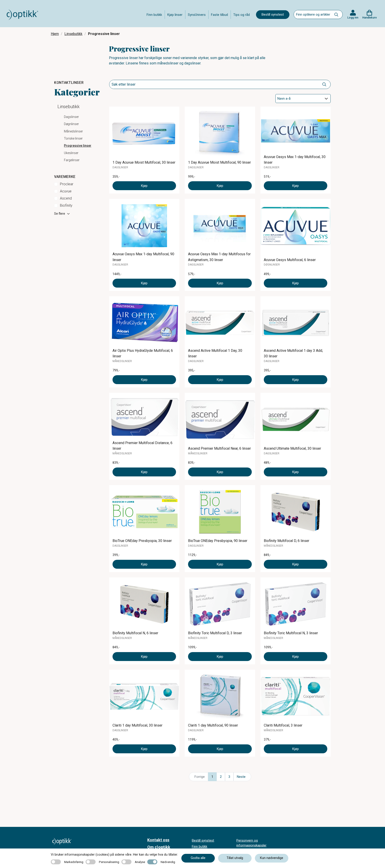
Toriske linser (73, 138)
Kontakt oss (158, 840)
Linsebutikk (73, 34)
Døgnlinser (71, 124)
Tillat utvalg (235, 858)
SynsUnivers (197, 15)
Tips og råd (241, 15)
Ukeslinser (71, 153)
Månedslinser (73, 131)
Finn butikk (154, 15)
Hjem (55, 34)
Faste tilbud (219, 15)
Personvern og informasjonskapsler (251, 843)
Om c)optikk (158, 847)
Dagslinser (71, 117)
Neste (241, 777)
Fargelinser (72, 160)
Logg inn (352, 17)
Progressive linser (77, 145)
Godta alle (198, 858)
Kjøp (144, 186)
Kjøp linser (174, 15)
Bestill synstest (273, 14)
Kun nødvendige (271, 858)
